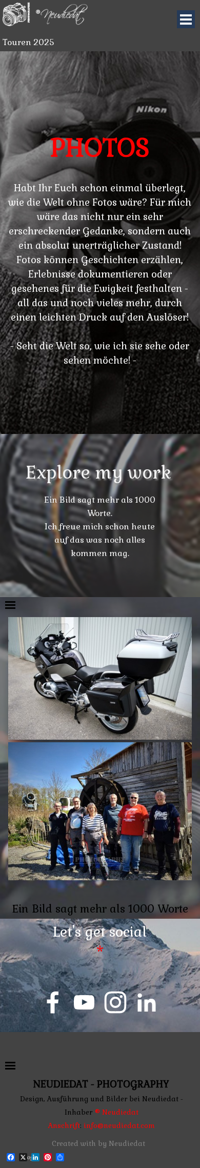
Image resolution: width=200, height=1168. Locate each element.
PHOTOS (99, 148)
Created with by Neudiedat (98, 1143)
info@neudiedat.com (118, 1125)
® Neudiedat (116, 1112)
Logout (162, 1157)
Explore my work (98, 472)
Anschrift (64, 1125)
